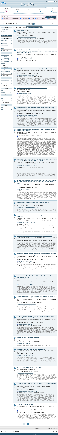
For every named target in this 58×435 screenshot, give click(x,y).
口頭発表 (32, 18)
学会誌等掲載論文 (25, 18)
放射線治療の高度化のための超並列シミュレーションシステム (31, 349)
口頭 (40, 10)
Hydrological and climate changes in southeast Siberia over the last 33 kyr (35, 68)
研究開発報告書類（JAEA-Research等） (11, 18)
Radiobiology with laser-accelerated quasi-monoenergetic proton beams (34, 236)
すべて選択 (16, 27)
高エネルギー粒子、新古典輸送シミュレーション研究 (29, 367)
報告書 (17, 10)
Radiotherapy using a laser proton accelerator (28, 337)
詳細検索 (51, 21)
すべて (6, 9)
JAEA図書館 (54, 431)
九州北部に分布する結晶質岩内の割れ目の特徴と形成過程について (32, 88)
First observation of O (23, 30)
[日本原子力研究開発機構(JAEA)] (3, 3)
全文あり (54, 18)
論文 (29, 10)
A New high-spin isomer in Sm (25, 404)
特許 (52, 9)
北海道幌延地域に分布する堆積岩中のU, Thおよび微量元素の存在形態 (33, 202)
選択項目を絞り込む (6, 35)
